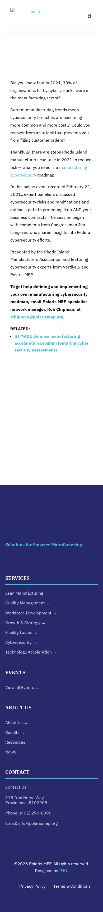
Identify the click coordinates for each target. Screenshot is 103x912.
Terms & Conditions (72, 886)
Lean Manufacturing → (26, 593)
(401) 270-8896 (36, 813)
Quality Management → (27, 602)
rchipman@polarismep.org (36, 317)
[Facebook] (87, 562)
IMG (63, 870)
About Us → (16, 722)
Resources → (18, 742)
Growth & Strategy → (25, 622)
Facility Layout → (21, 632)
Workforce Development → (31, 612)
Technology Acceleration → (31, 652)
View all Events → (22, 687)
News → (13, 751)
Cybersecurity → (21, 642)
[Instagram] (40, 562)
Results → (15, 732)
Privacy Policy (32, 886)
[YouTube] (63, 562)
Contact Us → (18, 787)
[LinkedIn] (16, 562)
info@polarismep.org (38, 823)
